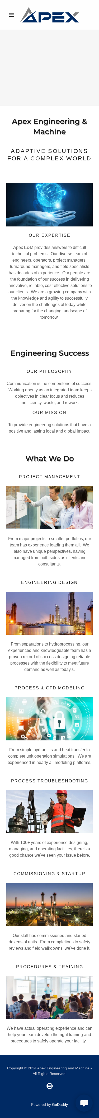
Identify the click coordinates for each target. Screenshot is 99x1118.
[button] (12, 15)
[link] (49, 14)
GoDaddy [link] (60, 1104)
